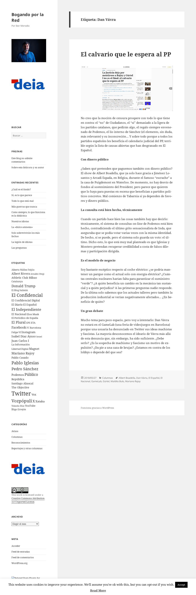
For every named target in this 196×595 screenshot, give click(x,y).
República (17, 379)
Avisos (14, 431)
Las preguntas (19, 247)
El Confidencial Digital (25, 300)
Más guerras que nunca (24, 206)
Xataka (40, 401)
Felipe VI (16, 332)
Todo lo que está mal (22, 201)
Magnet (34, 349)
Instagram (28, 332)
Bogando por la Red (27, 17)
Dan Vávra (141, 377)
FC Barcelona (34, 327)
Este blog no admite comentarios (21, 160)
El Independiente (26, 309)
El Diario (17, 304)
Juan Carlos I (20, 341)
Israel (39, 336)
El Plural (18, 322)
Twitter (21, 393)
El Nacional (18, 314)
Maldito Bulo (117, 381)
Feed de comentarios (22, 557)
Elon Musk (33, 314)
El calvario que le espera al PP (126, 54)
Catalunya (17, 281)
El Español (30, 304)
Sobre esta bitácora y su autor (27, 167)
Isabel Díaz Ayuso (23, 336)
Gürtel (106, 381)
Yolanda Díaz (17, 406)
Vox (34, 394)
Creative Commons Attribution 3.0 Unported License (28, 500)
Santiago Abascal (22, 383)
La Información (20, 344)
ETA (33, 322)
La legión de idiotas (21, 242)
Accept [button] (181, 584)
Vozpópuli (21, 401)
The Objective (20, 387)
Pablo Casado (20, 357)
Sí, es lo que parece (21, 195)
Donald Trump (23, 285)
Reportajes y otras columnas (26, 448)
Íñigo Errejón (18, 409)
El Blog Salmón (19, 290)
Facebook (18, 327)
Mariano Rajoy (22, 353)
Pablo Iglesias (25, 362)
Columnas (16, 437)
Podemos (17, 375)
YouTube (30, 405)
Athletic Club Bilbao (24, 277)
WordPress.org (19, 563)
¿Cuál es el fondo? (21, 189)
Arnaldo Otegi (37, 273)
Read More (98, 590)
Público (31, 374)
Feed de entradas (20, 551)
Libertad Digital (20, 349)
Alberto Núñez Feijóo (22, 269)
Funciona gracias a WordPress (97, 407)
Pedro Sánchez (24, 368)
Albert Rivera (20, 273)
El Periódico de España (24, 318)
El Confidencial (27, 295)
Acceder (15, 546)
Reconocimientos (20, 442)
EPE (28, 322)
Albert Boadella (127, 377)
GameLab (96, 381)
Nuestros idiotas (20, 221)
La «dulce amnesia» (22, 227)
